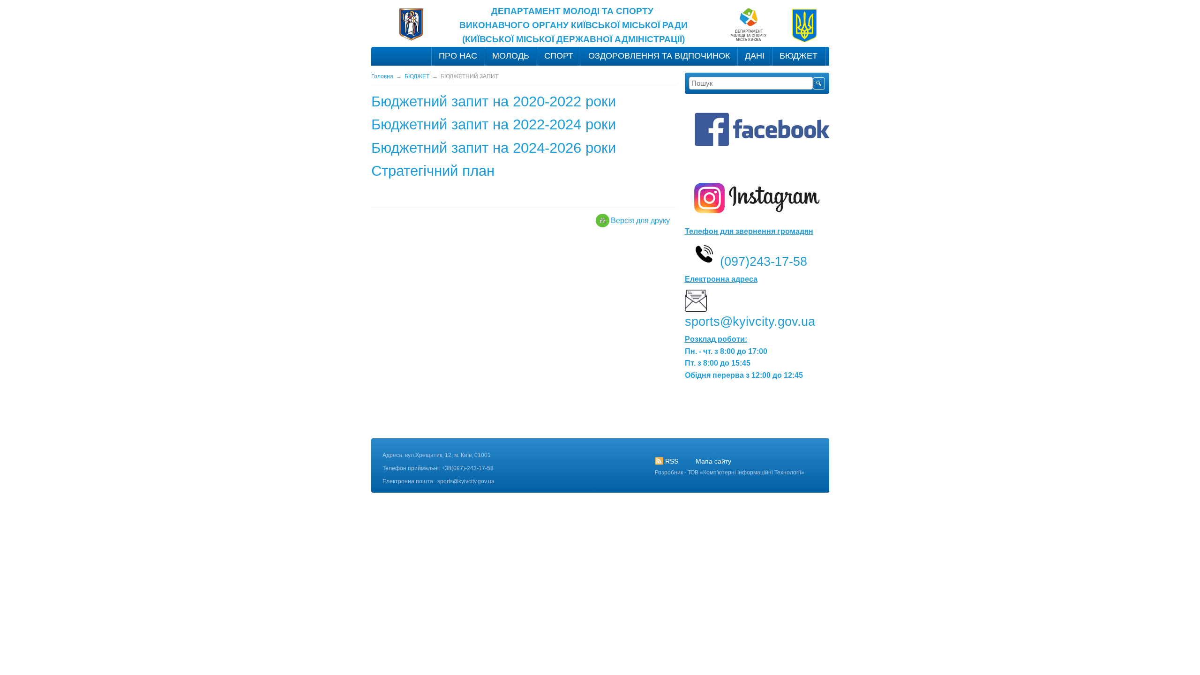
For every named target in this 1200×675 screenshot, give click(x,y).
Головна (382, 76)
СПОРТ (558, 55)
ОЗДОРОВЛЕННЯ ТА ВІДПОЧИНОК (659, 55)
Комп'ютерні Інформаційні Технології (752, 472)
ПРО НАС (458, 55)
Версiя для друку (640, 221)
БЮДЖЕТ (799, 55)
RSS (671, 461)
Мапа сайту (713, 461)
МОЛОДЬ (510, 55)
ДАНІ (755, 55)
